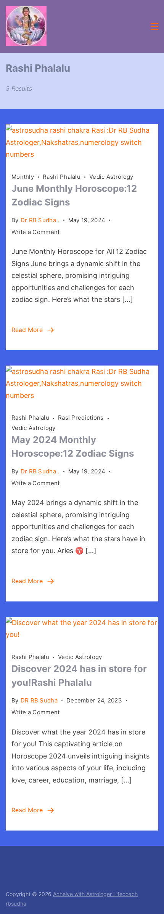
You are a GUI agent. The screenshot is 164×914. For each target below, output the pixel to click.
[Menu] (154, 26)
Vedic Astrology (111, 176)
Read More (27, 330)
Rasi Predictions (81, 417)
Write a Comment (35, 232)
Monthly (22, 176)
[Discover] (82, 634)
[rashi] (82, 395)
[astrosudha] (82, 154)
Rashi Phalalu (61, 176)
